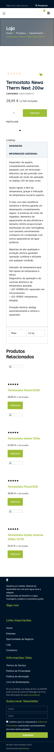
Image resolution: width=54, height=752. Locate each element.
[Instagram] (15, 613)
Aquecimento (36, 33)
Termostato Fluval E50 (23, 486)
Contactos (11, 650)
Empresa (10, 633)
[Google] (27, 613)
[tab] (15, 146)
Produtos (21, 33)
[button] (6, 132)
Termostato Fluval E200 (24, 390)
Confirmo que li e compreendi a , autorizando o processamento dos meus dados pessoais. (26, 725)
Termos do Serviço (16, 665)
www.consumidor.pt (32, 695)
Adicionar (35, 113)
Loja (8, 644)
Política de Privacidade (18, 670)
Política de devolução (17, 676)
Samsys (26, 748)
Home (9, 33)
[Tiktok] (34, 613)
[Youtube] (21, 613)
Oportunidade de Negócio (20, 639)
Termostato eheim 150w (24, 438)
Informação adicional (23, 154)
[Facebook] (9, 613)
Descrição (15, 146)
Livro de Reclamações (17, 682)
